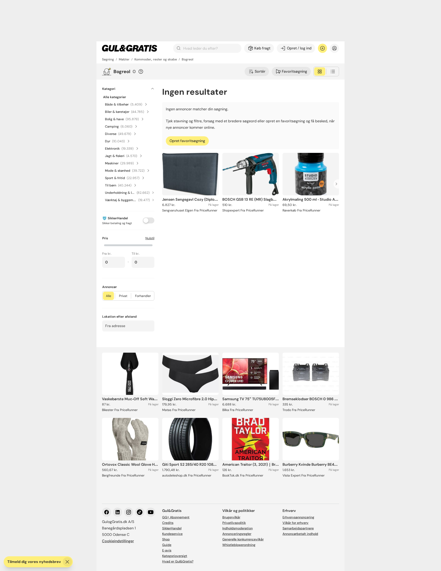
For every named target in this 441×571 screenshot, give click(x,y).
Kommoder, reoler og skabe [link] (155, 59)
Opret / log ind (299, 48)
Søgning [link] (108, 59)
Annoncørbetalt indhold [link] (300, 534)
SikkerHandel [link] (171, 528)
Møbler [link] (124, 59)
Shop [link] (166, 539)
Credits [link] (167, 523)
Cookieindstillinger (118, 541)
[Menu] (334, 48)
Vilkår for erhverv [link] (295, 523)
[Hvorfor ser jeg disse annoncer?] (141, 71)
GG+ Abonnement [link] (175, 517)
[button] (128, 245)
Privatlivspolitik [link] (234, 523)
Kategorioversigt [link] (174, 556)
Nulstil (149, 238)
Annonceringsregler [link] (236, 534)
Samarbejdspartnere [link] (298, 528)
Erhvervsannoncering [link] (298, 517)
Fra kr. (106, 253)
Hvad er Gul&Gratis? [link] (177, 561)
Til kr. (135, 253)
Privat (123, 296)
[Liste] (332, 71)
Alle (108, 296)
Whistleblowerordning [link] (238, 545)
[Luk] (67, 561)
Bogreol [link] (187, 59)
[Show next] (338, 183)
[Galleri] (319, 71)
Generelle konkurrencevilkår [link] (243, 539)
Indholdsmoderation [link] (237, 528)
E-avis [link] (166, 550)
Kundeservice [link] (172, 534)
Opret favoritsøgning (187, 140)
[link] (129, 48)
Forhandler (143, 296)
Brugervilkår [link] (231, 517)
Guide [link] (166, 545)
